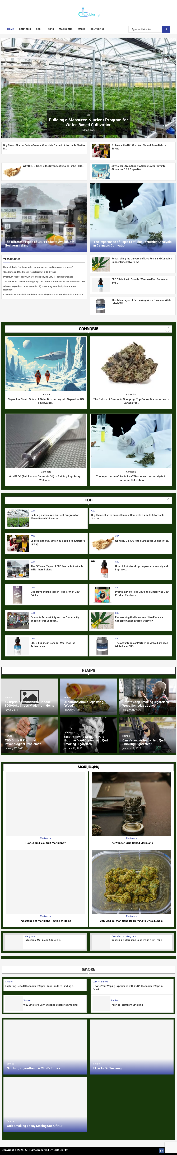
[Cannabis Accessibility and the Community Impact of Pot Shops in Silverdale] (18, 620)
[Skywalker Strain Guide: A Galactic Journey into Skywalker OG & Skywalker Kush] (101, 171)
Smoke (81, 29)
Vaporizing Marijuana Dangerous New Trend (136, 940)
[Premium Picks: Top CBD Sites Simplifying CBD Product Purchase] (102, 595)
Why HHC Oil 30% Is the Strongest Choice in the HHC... (53, 166)
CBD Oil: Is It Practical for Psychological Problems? (23, 742)
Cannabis (25, 29)
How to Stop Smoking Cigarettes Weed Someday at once (145, 703)
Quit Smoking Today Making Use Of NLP (35, 1126)
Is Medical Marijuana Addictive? (43, 940)
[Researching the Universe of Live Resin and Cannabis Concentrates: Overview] (101, 264)
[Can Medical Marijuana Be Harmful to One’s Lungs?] (131, 882)
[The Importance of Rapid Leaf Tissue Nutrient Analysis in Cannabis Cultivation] (133, 217)
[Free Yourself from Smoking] (101, 1003)
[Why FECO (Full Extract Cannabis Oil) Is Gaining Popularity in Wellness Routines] (46, 441)
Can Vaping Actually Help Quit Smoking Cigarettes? (143, 742)
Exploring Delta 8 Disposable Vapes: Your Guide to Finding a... (40, 986)
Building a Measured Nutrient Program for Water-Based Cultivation (88, 122)
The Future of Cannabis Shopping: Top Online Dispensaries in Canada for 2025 (44, 281)
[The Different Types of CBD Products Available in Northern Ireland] (44, 217)
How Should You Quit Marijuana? (45, 843)
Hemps (50, 29)
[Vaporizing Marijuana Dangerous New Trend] (101, 942)
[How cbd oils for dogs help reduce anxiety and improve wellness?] (102, 569)
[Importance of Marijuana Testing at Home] (45, 882)
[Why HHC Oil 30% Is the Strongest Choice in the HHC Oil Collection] (12, 171)
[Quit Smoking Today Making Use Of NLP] (45, 1104)
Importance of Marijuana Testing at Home (45, 920)
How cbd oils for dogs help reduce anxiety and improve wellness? (38, 267)
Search (166, 29)
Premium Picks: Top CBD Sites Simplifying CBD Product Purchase (38, 276)
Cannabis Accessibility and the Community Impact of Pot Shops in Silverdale (43, 294)
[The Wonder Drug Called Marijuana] (131, 804)
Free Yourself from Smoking (126, 1004)
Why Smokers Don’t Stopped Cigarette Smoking (50, 1004)
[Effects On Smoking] (132, 1047)
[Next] (169, 330)
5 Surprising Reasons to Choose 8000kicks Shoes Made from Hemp (29, 703)
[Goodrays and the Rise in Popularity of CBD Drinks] (18, 595)
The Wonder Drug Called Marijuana (131, 843)
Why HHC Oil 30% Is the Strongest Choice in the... (142, 540)
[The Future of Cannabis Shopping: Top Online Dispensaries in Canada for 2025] (131, 364)
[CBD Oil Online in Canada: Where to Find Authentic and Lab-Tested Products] (101, 285)
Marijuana (65, 29)
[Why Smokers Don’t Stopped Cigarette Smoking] (14, 1003)
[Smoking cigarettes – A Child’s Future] (45, 1047)
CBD (38, 29)
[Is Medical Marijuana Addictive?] (14, 942)
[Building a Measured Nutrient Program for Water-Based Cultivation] (18, 518)
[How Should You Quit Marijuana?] (45, 804)
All (168, 327)
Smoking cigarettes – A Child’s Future (33, 1068)
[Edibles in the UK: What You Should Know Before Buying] (101, 151)
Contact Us (97, 29)
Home (10, 29)
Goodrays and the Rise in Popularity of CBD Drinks (29, 272)
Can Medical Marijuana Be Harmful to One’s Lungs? (131, 920)
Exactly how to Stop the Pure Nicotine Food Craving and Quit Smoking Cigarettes (86, 740)
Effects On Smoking (107, 1068)
